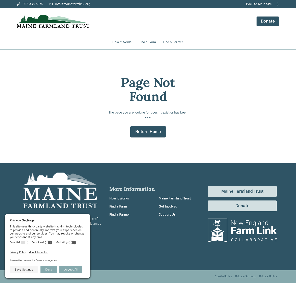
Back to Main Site (259, 4)
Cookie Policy (223, 276)
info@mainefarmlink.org (72, 4)
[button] (148, 42)
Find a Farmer (119, 214)
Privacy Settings (245, 276)
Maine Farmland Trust (175, 198)
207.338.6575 (33, 4)
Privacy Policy (268, 276)
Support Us (167, 214)
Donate (268, 21)
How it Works (121, 42)
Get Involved (168, 206)
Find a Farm (118, 206)
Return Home (148, 132)
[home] (53, 21)
